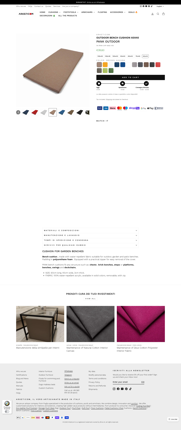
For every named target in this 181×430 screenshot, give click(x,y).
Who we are (21, 6)
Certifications (21, 375)
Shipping (109, 99)
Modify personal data (97, 375)
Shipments (93, 389)
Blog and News (22, 378)
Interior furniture (45, 371)
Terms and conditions (97, 378)
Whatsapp (68, 371)
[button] (18, 112)
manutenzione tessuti (30, 345)
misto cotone (137, 345)
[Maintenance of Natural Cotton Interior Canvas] (91, 324)
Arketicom (103, 35)
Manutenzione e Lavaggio (62, 235)
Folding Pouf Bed (143, 406)
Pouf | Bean (50, 408)
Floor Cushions (97, 408)
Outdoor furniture (46, 375)
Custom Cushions (46, 388)
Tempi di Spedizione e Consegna (66, 240)
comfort (134, 403)
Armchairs (87, 12)
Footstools (70, 12)
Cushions (53, 12)
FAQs (30, 6)
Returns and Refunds (97, 386)
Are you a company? (70, 6)
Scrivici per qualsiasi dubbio (65, 245)
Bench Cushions (139, 408)
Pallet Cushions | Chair (114, 408)
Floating (102, 12)
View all (90, 298)
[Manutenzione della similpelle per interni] (40, 324)
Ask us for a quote (72, 386)
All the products (67, 15)
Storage (42, 408)
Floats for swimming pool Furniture (49, 379)
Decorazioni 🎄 (47, 15)
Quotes (48, 6)
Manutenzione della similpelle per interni (37, 347)
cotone (74, 345)
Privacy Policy (94, 382)
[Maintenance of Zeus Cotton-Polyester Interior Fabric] (141, 324)
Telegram (68, 375)
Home (42, 12)
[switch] (7, 411)
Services (56, 6)
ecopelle (19, 345)
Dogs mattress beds (47, 384)
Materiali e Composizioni (62, 230)
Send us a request (71, 379)
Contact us (38, 6)
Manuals (19, 386)
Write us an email (71, 383)
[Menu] (10, 401)
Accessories (117, 12)
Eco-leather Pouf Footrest (26, 408)
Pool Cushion (36, 410)
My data (92, 371)
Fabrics (19, 389)
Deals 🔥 (133, 12)
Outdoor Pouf (65, 408)
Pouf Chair (76, 408)
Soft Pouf (86, 408)
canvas (69, 345)
